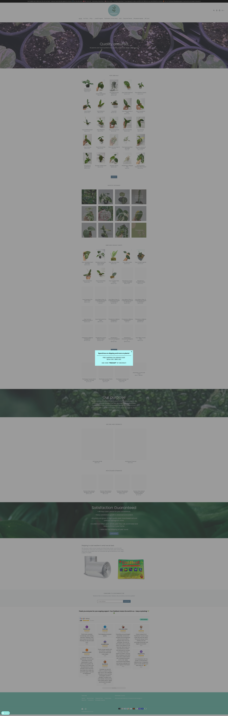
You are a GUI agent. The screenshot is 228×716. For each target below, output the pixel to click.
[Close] (131, 351)
